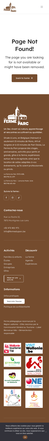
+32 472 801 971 (11, 228)
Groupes (8, 264)
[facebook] (6, 197)
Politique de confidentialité (17, 306)
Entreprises (9, 267)
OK (25, 437)
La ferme (29, 257)
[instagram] (12, 197)
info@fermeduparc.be (15, 231)
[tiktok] (18, 197)
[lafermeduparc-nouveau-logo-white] (16, 107)
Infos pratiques (11, 295)
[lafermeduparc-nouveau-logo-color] (10, 3)
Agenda (29, 260)
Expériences (31, 264)
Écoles (7, 260)
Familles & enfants (13, 257)
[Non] (46, 432)
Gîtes (6, 270)
